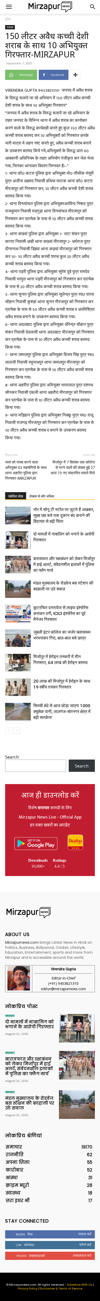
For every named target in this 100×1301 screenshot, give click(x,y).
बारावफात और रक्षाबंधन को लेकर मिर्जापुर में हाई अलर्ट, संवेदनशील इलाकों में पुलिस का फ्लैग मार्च (64, 564)
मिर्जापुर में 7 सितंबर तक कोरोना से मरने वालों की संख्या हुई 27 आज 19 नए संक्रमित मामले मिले (73, 467)
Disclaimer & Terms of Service (60, 1288)
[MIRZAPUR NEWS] (50, 912)
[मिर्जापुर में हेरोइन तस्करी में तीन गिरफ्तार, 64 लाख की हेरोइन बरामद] (18, 662)
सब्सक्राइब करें (82, 1255)
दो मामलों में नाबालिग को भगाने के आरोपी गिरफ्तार (29, 1024)
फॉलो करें (85, 1245)
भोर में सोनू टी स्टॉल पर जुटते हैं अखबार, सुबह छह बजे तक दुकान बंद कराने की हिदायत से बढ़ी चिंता (63, 515)
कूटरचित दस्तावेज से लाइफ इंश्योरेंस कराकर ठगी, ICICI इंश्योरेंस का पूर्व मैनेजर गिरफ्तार (60, 613)
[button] (9, 7)
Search (12, 757)
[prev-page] (8, 730)
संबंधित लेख (15, 496)
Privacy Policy (27, 1288)
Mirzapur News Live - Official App (50, 817)
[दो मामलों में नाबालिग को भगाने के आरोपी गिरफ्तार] (18, 540)
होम (8, 19)
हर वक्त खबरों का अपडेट (50, 825)
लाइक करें (84, 1234)
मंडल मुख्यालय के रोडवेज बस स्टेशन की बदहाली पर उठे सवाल (29, 1103)
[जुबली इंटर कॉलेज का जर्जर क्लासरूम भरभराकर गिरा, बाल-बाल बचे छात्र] (18, 638)
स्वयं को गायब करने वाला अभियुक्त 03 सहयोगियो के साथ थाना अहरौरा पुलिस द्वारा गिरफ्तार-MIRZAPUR (26, 470)
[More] (75, 75)
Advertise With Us (79, 1285)
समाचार (10, 27)
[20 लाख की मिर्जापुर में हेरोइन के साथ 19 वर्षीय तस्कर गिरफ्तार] (18, 687)
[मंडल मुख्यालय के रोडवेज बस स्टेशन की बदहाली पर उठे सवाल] (18, 589)
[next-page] (16, 730)
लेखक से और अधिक (41, 496)
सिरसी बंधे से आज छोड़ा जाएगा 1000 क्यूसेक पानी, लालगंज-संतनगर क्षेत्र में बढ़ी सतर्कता (62, 711)
